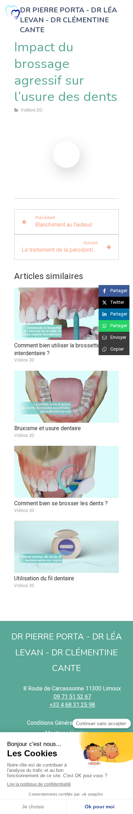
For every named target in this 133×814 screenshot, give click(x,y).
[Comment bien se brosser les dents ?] (66, 472)
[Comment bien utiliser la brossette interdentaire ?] (66, 314)
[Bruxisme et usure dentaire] (66, 397)
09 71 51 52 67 (72, 696)
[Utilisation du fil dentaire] (66, 547)
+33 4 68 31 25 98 (72, 704)
